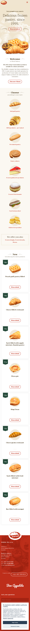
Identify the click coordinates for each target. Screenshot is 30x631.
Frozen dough (9, 240)
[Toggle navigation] (27, 2)
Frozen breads (20, 240)
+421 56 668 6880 (8, 563)
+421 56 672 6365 (8, 562)
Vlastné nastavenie (8, 618)
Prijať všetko (15, 622)
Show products (15, 29)
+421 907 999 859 (19, 574)
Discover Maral (15, 81)
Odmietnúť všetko (15, 626)
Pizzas (15, 242)
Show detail (15, 287)
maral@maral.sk (9, 565)
